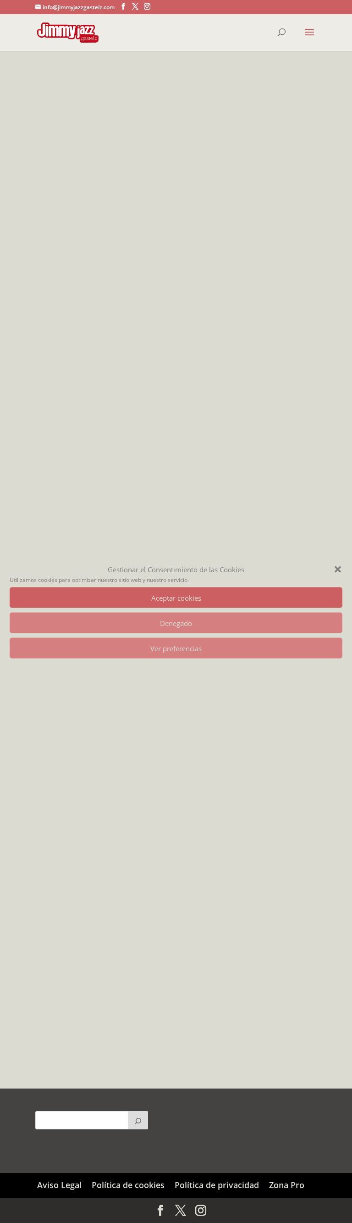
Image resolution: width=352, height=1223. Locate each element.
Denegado (176, 622)
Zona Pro (286, 1184)
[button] (337, 569)
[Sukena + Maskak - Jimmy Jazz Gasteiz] (176, 268)
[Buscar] (138, 1120)
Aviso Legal (59, 1184)
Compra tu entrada (82, 424)
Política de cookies (128, 1184)
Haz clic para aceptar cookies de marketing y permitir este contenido (176, 800)
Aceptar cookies (176, 597)
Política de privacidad (217, 1184)
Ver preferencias (176, 648)
